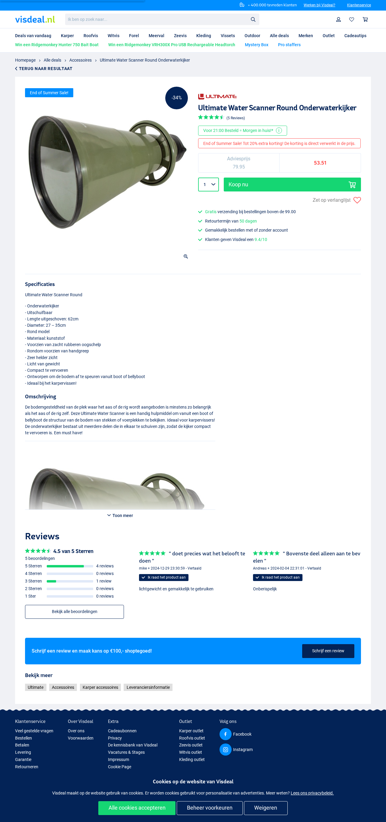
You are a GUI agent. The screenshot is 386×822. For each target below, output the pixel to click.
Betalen (22, 745)
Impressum (118, 759)
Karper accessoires (100, 687)
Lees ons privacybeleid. (312, 793)
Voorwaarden (80, 738)
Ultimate (35, 687)
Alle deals (52, 60)
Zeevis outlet (191, 745)
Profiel (339, 19)
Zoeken (253, 19)
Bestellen (23, 738)
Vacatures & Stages (126, 752)
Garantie (23, 759)
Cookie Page (119, 766)
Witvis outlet (190, 752)
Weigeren (265, 807)
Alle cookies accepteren (137, 807)
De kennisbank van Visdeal (132, 745)
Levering (23, 752)
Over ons (76, 730)
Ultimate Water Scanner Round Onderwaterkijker (145, 60)
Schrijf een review (328, 650)
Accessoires (80, 60)
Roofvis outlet (192, 738)
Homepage (25, 60)
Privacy (115, 738)
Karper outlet (191, 730)
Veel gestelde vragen (34, 730)
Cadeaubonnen (122, 730)
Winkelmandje (365, 19)
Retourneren (26, 766)
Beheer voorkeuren (210, 807)
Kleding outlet (192, 759)
